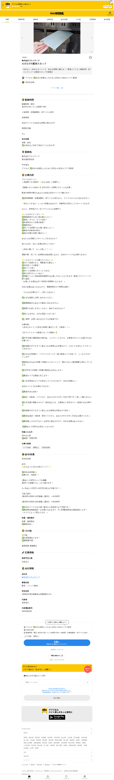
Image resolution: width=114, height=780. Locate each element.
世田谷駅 (79, 745)
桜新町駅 (78, 742)
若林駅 (65, 745)
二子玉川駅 (27, 745)
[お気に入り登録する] (90, 57)
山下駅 (32, 748)
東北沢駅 (51, 740)
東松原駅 (44, 740)
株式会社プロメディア (31, 577)
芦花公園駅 (77, 737)
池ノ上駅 (26, 740)
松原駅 (37, 748)
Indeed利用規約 (46, 692)
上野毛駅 (52, 745)
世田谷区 (37, 737)
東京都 (25, 737)
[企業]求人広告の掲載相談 (71, 770)
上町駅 (85, 745)
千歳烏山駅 (84, 737)
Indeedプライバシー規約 (59, 692)
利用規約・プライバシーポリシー (53, 770)
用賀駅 (84, 742)
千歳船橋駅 (84, 740)
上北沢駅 (69, 737)
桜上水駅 (63, 737)
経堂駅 (78, 740)
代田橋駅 (43, 737)
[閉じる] (90, 666)
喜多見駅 (44, 742)
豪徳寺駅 (72, 740)
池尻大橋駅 (56, 742)
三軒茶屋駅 (64, 742)
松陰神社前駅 (72, 745)
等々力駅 (46, 745)
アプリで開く (55, 88)
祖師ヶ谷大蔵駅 (28, 742)
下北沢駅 (32, 740)
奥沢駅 (50, 742)
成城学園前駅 (37, 742)
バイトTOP (25, 764)
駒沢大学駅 (71, 742)
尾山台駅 (39, 745)
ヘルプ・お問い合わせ (28, 770)
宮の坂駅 (26, 748)
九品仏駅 (33, 745)
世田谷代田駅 (58, 740)
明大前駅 (49, 737)
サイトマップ (39, 770)
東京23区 (31, 737)
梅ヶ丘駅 (65, 740)
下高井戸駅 (57, 737)
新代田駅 (38, 740)
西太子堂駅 (59, 745)
